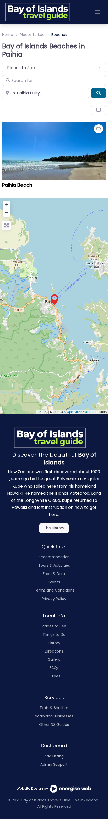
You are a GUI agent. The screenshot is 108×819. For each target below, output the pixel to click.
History (54, 642)
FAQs (54, 667)
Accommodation (54, 557)
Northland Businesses (54, 716)
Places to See (32, 34)
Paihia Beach (17, 185)
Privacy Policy (54, 598)
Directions (54, 651)
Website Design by (33, 788)
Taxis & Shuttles (54, 707)
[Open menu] (97, 12)
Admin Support (54, 764)
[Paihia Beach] (54, 299)
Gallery (54, 659)
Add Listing (54, 756)
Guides (54, 676)
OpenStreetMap (78, 412)
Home (7, 34)
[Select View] (98, 110)
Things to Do (54, 634)
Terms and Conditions (54, 590)
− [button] (6, 212)
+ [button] (6, 204)
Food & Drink (54, 573)
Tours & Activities (54, 565)
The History (54, 528)
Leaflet (42, 412)
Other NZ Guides (54, 724)
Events (54, 582)
